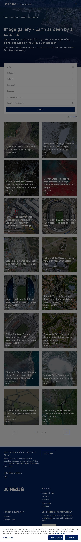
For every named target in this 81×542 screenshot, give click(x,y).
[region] (40, 534)
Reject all (71, 537)
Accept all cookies (55, 537)
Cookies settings (8, 537)
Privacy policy (60, 533)
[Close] (77, 529)
